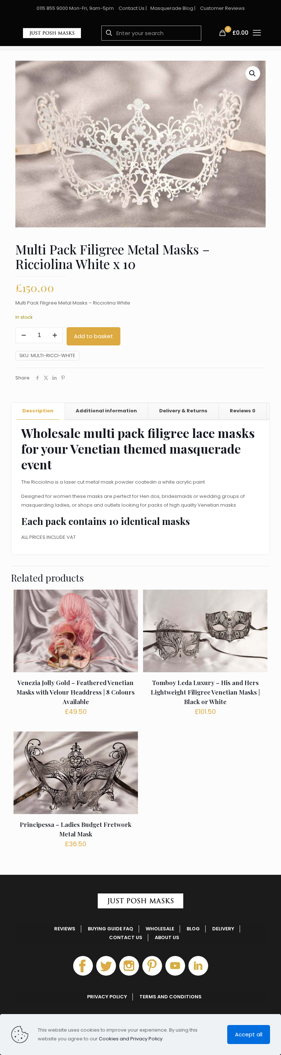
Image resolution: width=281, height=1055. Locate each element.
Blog (193, 928)
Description (37, 410)
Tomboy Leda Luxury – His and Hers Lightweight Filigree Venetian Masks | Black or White (205, 692)
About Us (167, 937)
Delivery (223, 928)
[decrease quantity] (23, 335)
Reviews (242, 410)
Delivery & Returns (183, 410)
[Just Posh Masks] (52, 32)
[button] (253, 73)
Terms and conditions (170, 996)
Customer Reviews (222, 8)
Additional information (106, 410)
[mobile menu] (257, 33)
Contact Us (132, 8)
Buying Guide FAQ (110, 928)
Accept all (248, 1034)
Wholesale (160, 928)
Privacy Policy (107, 996)
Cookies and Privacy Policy (130, 1038)
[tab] (38, 411)
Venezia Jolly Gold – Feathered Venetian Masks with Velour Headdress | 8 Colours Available (75, 692)
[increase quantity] (54, 335)
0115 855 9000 (52, 8)
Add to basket (93, 336)
